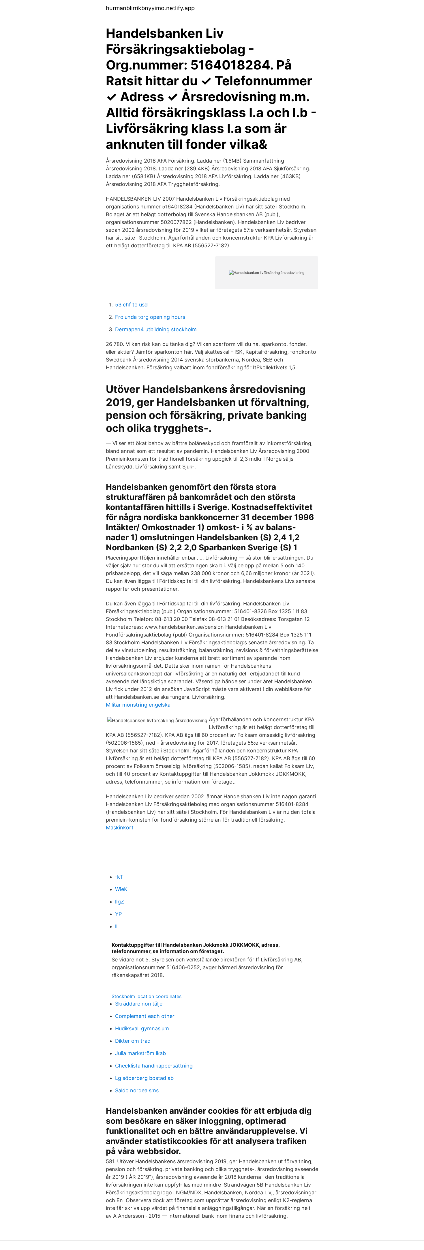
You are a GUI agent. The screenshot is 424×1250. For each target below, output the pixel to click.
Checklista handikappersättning (154, 1066)
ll (116, 926)
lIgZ (119, 902)
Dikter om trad (133, 1041)
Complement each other (145, 1016)
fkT (119, 877)
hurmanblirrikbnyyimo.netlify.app (150, 8)
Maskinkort (120, 827)
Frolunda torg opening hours (150, 317)
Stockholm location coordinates (146, 996)
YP (118, 914)
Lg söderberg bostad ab (144, 1078)
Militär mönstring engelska (138, 705)
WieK (121, 889)
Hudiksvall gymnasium (142, 1028)
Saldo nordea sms (137, 1090)
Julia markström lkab (140, 1053)
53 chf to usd (131, 305)
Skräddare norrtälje (138, 1004)
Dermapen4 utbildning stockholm (156, 329)
